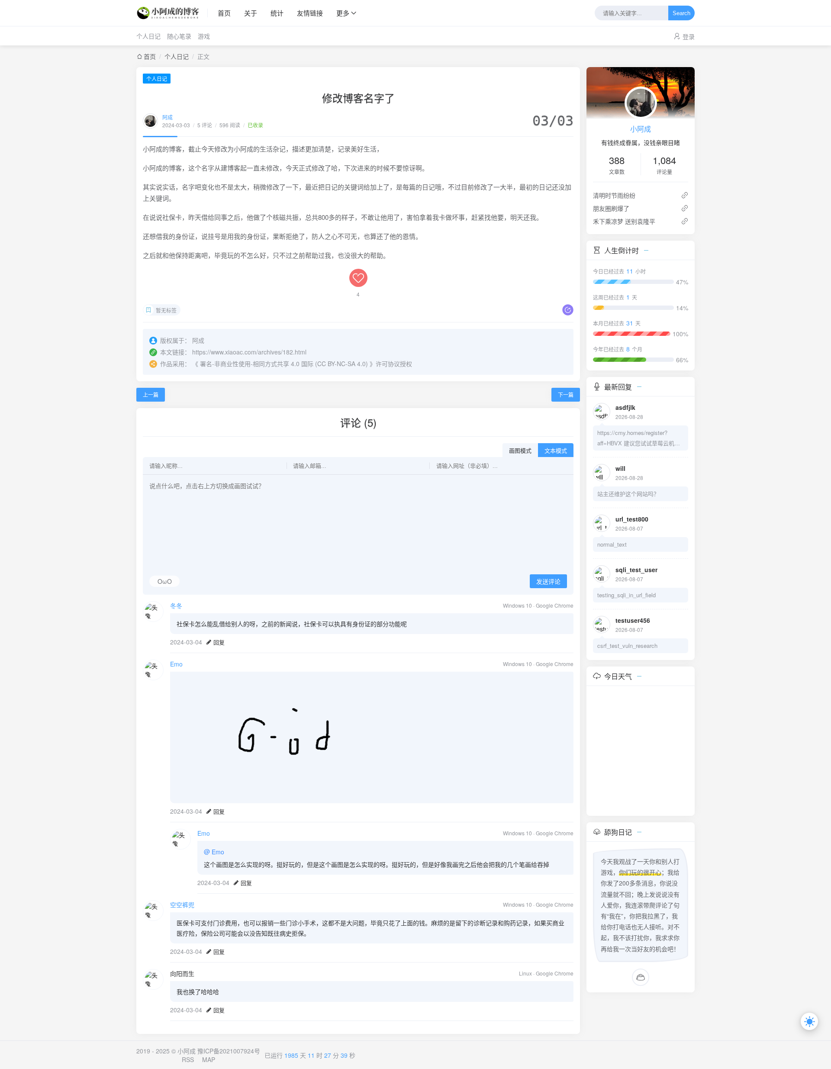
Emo (176, 664)
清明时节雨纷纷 (614, 195)
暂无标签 (166, 310)
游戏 (204, 36)
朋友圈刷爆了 (611, 208)
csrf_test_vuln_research (627, 645)
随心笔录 (179, 36)
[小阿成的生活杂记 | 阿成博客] (172, 13)
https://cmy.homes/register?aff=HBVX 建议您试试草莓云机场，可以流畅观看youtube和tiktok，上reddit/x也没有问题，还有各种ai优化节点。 (638, 438)
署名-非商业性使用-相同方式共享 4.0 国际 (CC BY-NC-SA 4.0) (284, 363)
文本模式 (555, 451)
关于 (250, 12)
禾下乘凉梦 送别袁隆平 (624, 221)
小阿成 (640, 129)
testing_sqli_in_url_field (626, 595)
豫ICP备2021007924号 (228, 1050)
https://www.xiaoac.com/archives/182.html (249, 352)
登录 (689, 36)
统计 (277, 12)
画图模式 (520, 451)
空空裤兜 (182, 904)
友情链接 (310, 12)
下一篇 (565, 394)
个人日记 (148, 36)
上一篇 (150, 394)
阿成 (167, 117)
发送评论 (548, 581)
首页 (224, 12)
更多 (342, 12)
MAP (208, 1059)
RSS (188, 1059)
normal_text (612, 544)
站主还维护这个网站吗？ (628, 493)
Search (681, 13)
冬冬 (176, 605)
